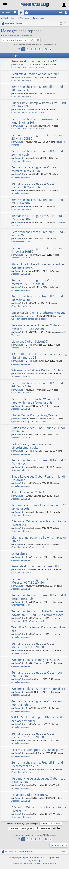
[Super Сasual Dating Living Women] (36, 415)
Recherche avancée (38, 40)
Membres (27, 13)
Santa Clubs (19, 554)
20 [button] (46, 49)
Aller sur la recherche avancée (17, 35)
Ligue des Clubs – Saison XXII (30, 794)
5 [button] (39, 49)
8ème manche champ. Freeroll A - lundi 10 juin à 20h (38, 88)
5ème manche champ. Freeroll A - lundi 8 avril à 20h (39, 233)
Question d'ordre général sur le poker (29, 319)
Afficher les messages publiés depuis (23, 823)
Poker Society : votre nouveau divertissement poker (31, 445)
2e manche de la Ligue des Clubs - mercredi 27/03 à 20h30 (34, 282)
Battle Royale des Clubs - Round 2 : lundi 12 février (38, 429)
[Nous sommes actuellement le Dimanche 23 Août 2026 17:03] (61, 23)
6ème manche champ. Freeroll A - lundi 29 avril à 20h (38, 201)
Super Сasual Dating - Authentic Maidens (38, 312)
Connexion (25, 18)
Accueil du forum (13, 23)
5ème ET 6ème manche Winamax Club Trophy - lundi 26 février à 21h (37, 400)
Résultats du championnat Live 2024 (36, 61)
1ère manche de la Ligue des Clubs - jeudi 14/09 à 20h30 (39, 780)
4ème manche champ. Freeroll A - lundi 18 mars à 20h (38, 298)
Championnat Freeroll (21, 80)
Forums (22, 13)
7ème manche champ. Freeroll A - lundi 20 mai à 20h (38, 152)
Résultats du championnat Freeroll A (35, 74)
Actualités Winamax (21, 177)
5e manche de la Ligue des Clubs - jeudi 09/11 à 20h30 (37, 674)
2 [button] (27, 49)
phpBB (25, 857)
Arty (38, 860)
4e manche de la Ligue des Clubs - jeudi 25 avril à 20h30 (37, 217)
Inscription (40, 18)
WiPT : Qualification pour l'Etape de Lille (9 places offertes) (38, 719)
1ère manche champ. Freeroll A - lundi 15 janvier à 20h (39, 506)
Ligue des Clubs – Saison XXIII (31, 341)
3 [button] (31, 49)
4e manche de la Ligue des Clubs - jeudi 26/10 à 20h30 (37, 702)
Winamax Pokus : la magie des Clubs (36, 660)
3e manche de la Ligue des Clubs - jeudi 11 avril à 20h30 (37, 249)
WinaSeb (19, 65)
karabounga (20, 316)
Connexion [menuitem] (61, 13)
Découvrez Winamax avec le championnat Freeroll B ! (39, 809)
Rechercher (9, 18)
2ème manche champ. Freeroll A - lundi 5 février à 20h (39, 462)
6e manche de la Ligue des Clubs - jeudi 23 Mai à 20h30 (37, 136)
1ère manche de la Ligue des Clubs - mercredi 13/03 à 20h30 (35, 327)
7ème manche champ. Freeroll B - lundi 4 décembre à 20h (39, 596)
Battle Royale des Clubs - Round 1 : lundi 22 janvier (38, 478)
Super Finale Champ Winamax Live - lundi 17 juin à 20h (39, 104)
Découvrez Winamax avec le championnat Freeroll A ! (39, 523)
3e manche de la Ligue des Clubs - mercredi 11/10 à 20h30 (34, 735)
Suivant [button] (50, 49)
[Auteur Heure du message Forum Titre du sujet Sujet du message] (20, 828)
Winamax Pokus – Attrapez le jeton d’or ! (38, 688)
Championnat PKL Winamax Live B (28, 67)
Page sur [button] (19, 49)
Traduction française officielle (26, 863)
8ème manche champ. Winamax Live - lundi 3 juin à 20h (37, 120)
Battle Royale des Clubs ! (28, 492)
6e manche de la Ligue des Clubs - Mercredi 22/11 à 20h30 (34, 645)
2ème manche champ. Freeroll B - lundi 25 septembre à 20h (38, 764)
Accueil (6, 12)
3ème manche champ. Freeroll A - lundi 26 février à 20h (38, 384)
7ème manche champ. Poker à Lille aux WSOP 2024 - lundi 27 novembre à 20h (37, 613)
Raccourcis (16, 13)
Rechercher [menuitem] (65, 24)
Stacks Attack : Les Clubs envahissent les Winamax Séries (38, 265)
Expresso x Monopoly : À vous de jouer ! (38, 750)
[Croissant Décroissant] (42, 828)
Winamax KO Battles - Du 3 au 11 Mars (37, 370)
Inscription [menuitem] (67, 13)
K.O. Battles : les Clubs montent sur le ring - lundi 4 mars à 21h (39, 355)
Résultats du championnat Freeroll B (35, 566)
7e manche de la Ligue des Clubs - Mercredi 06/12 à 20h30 (34, 580)
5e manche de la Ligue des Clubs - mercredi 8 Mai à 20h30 (34, 169)
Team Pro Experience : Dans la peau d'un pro (38, 629)
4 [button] (35, 49)
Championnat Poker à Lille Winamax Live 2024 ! (39, 539)
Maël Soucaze (49, 863)
